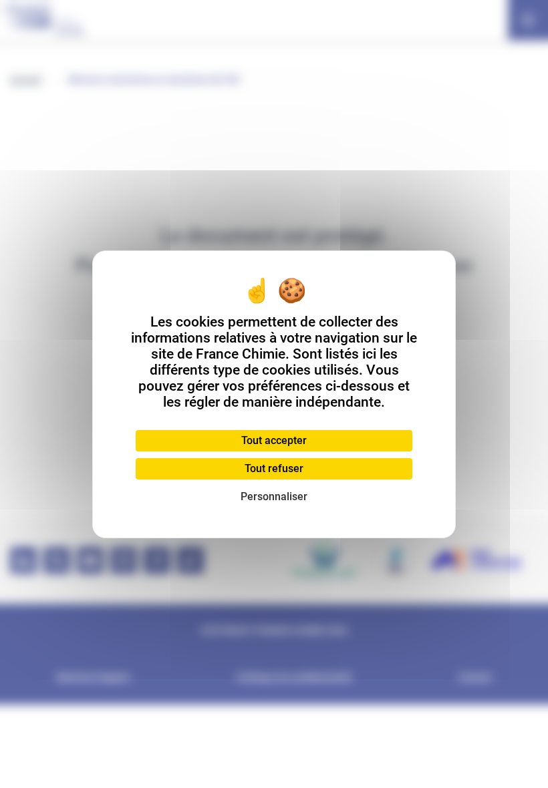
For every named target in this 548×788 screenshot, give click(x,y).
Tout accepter (274, 440)
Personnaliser (274, 496)
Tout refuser (274, 468)
